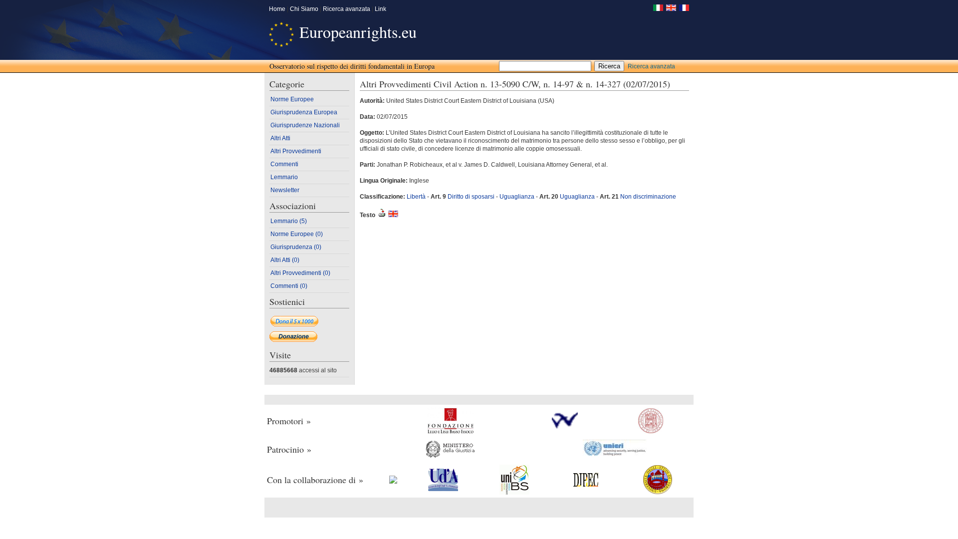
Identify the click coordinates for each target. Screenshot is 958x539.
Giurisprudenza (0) (295, 247)
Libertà (416, 196)
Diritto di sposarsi (472, 196)
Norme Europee (292, 99)
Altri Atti (280, 138)
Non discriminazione (648, 196)
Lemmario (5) (288, 221)
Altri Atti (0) (284, 260)
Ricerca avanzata (346, 8)
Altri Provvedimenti (295, 151)
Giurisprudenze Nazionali (305, 125)
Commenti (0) (288, 285)
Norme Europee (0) (296, 234)
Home (277, 8)
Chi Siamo (304, 8)
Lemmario (284, 177)
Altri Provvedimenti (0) (300, 273)
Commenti (284, 164)
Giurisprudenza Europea (303, 112)
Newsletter (284, 190)
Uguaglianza (516, 196)
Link (380, 8)
